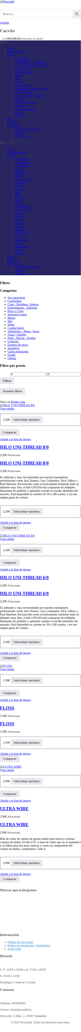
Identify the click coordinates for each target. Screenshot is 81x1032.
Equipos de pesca (25, 102)
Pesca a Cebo (23, 68)
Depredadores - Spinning (22, 307)
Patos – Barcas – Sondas (29, 95)
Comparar (10, 432)
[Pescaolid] (7, 1)
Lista (22, 401)
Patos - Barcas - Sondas (22, 338)
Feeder (19, 112)
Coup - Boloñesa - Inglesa (23, 304)
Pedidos (19, 132)
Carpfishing (22, 58)
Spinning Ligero (24, 72)
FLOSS (7, 707)
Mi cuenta (13, 125)
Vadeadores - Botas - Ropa (23, 331)
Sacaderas (21, 105)
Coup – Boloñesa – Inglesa (31, 65)
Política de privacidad (20, 942)
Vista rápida (7, 408)
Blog (10, 119)
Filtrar (7, 380)
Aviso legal (14, 948)
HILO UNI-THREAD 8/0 (24, 447)
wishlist (4, 22)
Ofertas (19, 115)
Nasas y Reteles (24, 92)
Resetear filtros (12, 391)
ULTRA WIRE (14, 808)
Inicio (11, 48)
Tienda (12, 55)
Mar (17, 78)
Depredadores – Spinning (30, 61)
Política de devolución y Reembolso (29, 945)
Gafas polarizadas (25, 109)
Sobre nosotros (16, 51)
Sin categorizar (16, 297)
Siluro (18, 82)
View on (5, 401)
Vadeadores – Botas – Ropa (31, 88)
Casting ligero (23, 85)
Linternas (20, 98)
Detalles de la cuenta (27, 129)
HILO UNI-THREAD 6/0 (24, 577)
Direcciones (22, 136)
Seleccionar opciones (27, 419)
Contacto (13, 122)
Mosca (19, 75)
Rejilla (15, 401)
